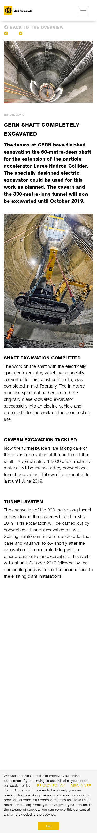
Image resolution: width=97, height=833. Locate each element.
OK (48, 826)
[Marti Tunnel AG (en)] (28, 10)
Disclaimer (81, 785)
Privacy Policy (51, 785)
